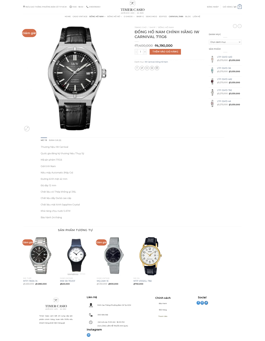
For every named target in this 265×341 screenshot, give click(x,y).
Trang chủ (141, 27)
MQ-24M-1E (103, 281)
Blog (188, 16)
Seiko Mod (151, 16)
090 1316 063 (100, 315)
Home (68, 16)
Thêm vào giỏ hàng (165, 51)
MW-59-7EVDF (67, 281)
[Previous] (23, 262)
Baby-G (140, 16)
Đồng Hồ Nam (96, 16)
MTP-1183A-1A (30, 281)
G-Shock (128, 16)
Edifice (163, 16)
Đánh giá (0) (55, 140)
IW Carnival (150, 62)
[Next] (167, 262)
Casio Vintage (80, 16)
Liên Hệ (196, 16)
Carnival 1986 (176, 16)
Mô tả (44, 140)
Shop (152, 27)
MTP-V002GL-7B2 (142, 281)
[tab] (44, 140)
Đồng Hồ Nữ (113, 16)
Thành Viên (162, 316)
